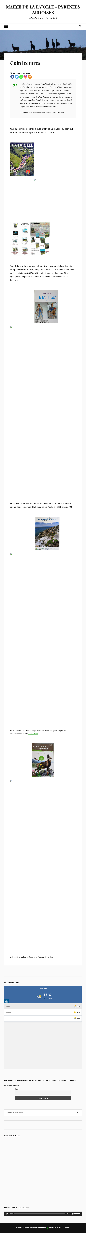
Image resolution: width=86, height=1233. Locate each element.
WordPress (41, 1228)
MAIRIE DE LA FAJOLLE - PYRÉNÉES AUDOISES (43, 9)
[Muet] (72, 1214)
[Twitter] (17, 77)
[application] (43, 1214)
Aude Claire (33, 733)
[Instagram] (25, 77)
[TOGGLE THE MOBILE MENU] (6, 26)
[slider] (77, 1214)
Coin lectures (25, 63)
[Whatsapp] (21, 77)
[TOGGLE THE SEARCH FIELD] (80, 26)
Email (17, 1089)
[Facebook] (12, 77)
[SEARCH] (78, 1112)
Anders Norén (64, 1228)
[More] (30, 77)
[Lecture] (7, 1214)
